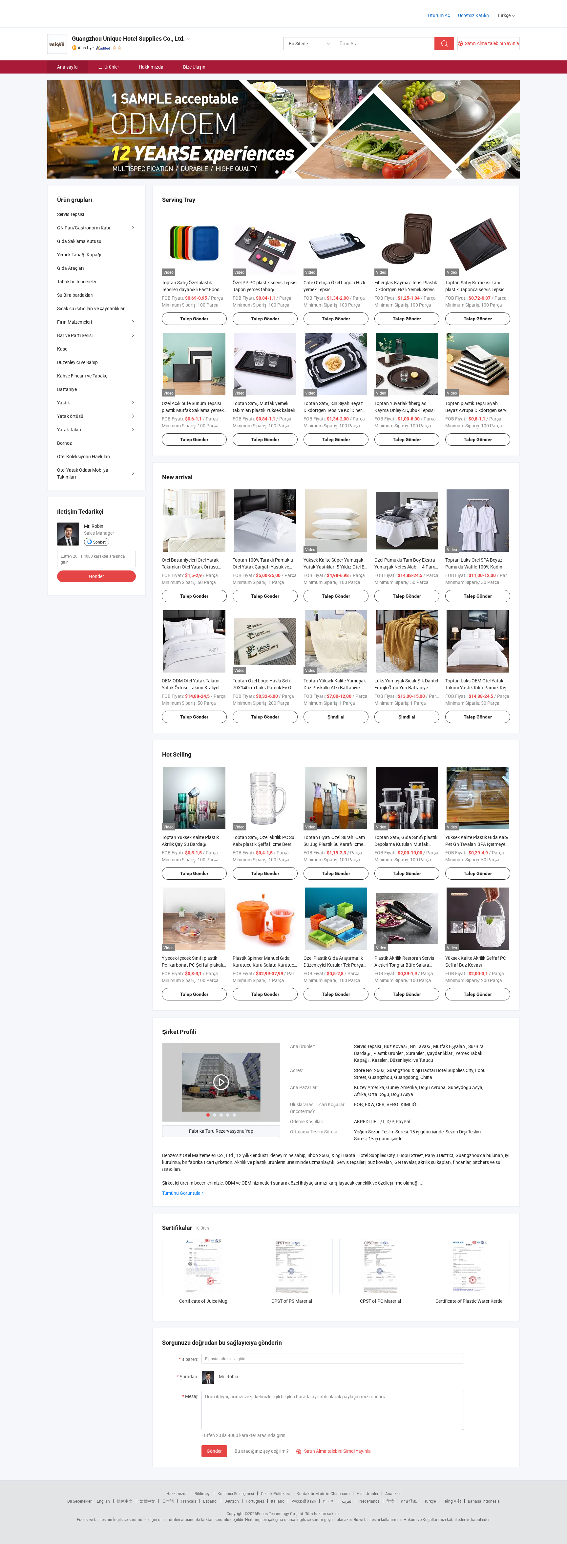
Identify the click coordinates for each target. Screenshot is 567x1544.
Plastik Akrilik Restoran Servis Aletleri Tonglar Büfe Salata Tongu (404, 965)
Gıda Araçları (70, 268)
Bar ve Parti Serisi (75, 335)
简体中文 (125, 1501)
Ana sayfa (67, 67)
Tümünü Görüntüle (181, 1193)
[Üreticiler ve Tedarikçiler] (89, 13)
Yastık (63, 402)
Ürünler (111, 67)
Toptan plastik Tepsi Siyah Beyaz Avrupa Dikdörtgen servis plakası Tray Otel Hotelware (477, 410)
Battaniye (67, 389)
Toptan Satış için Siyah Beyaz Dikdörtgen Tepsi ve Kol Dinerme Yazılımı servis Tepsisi (336, 410)
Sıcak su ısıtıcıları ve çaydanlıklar (91, 308)
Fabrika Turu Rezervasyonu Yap (221, 1131)
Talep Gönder (194, 318)
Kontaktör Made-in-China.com (323, 1493)
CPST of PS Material (291, 1301)
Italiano (277, 1501)
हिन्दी (390, 1501)
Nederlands (369, 1501)
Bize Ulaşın (194, 67)
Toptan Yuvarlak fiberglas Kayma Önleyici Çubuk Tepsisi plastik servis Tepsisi (404, 410)
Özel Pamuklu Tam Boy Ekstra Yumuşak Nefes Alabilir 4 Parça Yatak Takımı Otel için (406, 567)
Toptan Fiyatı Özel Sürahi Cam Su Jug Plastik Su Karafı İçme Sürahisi (334, 844)
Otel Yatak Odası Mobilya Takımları (82, 473)
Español (210, 1501)
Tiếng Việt (452, 1501)
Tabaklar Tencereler (76, 281)
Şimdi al (336, 716)
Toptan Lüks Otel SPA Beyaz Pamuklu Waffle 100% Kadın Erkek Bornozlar (473, 567)
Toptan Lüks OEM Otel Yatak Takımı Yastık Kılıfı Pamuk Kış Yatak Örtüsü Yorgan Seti (475, 687)
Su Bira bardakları (75, 295)
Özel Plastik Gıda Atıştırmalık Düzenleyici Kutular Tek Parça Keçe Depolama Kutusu (333, 965)
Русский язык (303, 1501)
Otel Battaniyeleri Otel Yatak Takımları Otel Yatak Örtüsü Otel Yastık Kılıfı (190, 567)
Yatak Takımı (70, 429)
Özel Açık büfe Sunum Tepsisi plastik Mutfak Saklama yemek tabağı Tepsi (193, 410)
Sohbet (99, 542)
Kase (62, 349)
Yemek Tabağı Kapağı (79, 254)
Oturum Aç (439, 15)
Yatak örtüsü (70, 416)
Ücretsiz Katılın (473, 15)
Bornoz (64, 443)
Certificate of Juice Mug (203, 1301)
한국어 (329, 1501)
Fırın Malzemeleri (74, 322)
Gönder (214, 1451)
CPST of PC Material (380, 1301)
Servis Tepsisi (70, 214)
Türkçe (430, 1501)
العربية (347, 1501)
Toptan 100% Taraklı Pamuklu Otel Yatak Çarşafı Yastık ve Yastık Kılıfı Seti (263, 567)
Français (188, 1501)
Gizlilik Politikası (275, 1493)
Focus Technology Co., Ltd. (280, 1513)
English (103, 1501)
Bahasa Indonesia (484, 1501)
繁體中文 (147, 1501)
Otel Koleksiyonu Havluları (83, 456)
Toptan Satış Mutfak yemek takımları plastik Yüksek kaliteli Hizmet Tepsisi (264, 410)
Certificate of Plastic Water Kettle (468, 1301)
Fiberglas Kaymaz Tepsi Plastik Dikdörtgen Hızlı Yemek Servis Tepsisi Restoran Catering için (405, 289)
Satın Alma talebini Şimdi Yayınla (333, 1451)
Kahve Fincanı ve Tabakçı (83, 376)
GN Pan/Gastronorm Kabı (83, 228)
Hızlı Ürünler (367, 1493)
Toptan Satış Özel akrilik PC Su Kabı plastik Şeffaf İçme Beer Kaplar (263, 844)
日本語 (168, 1501)
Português (255, 1501)
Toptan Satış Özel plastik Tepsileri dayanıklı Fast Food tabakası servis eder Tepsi (191, 289)
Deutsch (231, 1501)
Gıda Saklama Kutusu (79, 241)
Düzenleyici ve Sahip (77, 362)
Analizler (393, 1493)
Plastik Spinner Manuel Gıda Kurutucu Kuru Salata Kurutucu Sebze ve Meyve (265, 965)
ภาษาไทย (409, 1501)
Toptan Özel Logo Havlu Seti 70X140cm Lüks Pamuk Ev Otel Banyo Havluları (264, 687)
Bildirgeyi (203, 1493)
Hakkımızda (151, 67)
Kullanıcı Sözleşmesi (236, 1493)
